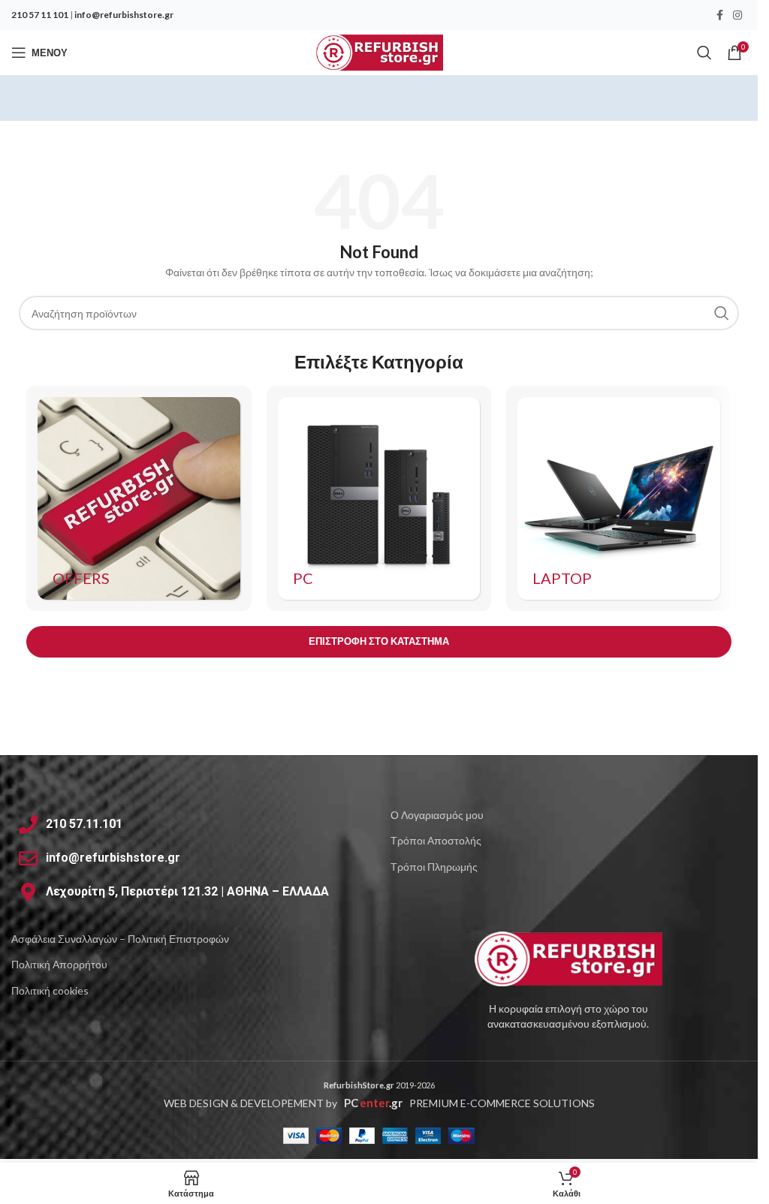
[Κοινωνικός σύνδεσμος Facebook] (719, 15)
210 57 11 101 (39, 14)
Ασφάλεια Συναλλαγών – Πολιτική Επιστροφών (120, 938)
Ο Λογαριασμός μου (437, 814)
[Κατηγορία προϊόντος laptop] (618, 498)
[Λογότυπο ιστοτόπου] (379, 51)
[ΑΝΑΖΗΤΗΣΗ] (721, 313)
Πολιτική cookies (50, 990)
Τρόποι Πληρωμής (434, 866)
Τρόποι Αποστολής (436, 840)
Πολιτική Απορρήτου (59, 964)
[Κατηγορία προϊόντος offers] (139, 498)
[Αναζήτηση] (704, 53)
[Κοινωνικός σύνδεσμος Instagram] (737, 15)
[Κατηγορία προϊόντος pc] (379, 498)
